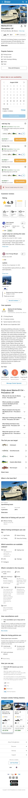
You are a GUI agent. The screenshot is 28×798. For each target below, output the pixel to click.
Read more (5, 246)
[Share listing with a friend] (21, 26)
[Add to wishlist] (25, 26)
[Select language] (16, 767)
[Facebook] (10, 777)
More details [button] (4, 630)
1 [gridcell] (10, 104)
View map (21, 31)
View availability (20, 139)
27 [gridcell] (17, 101)
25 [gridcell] (10, 101)
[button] (14, 110)
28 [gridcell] (20, 101)
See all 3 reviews (13, 300)
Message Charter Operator (14, 383)
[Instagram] (17, 777)
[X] (13, 777)
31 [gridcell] (7, 104)
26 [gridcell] (14, 101)
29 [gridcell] (23, 101)
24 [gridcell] (7, 101)
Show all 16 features (14, 68)
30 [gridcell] (4, 104)
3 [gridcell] (17, 104)
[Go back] (2, 2)
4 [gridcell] (20, 104)
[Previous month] (23, 82)
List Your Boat (14, 762)
